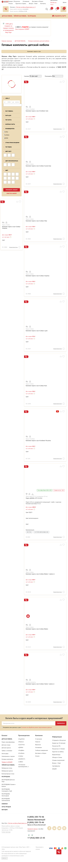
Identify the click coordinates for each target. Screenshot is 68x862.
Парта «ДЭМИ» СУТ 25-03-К (34, 498)
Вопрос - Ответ (33, 3)
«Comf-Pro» (21, 744)
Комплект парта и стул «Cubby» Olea (36, 221)
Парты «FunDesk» (30, 109)
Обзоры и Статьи (57, 757)
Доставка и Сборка (37, 1)
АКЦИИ (54, 769)
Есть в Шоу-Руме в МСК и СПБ (44, 490)
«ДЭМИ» (20, 747)
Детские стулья (6, 745)
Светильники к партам (8, 756)
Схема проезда (6, 832)
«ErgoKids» (21, 739)
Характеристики (13, 247)
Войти (64, 2)
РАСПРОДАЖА (6, 776)
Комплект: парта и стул (34, 51)
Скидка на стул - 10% (59, 490)
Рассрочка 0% (56, 746)
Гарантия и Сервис (21, 3)
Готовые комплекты (31, 682)
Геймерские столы (7, 768)
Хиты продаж (6, 807)
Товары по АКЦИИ (7, 762)
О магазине (38, 739)
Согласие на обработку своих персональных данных (36, 727)
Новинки (5, 804)
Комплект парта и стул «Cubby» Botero (37, 629)
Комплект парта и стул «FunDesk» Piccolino (38, 440)
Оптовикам (26, 1)
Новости (37, 742)
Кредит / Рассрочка (14, 1)
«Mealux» (21, 742)
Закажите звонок (32, 829)
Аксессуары (5, 753)
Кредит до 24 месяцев (58, 743)
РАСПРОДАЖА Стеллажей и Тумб (7, 790)
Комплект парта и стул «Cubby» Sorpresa (11, 227)
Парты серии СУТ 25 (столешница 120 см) (36, 496)
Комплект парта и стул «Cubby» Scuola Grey (38, 166)
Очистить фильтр (12, 193)
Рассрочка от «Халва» (58, 749)
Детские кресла (6, 748)
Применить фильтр (12, 190)
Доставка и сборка (40, 753)
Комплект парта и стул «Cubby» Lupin (37, 330)
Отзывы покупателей (58, 760)
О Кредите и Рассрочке (59, 740)
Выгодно (5, 810)
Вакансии (38, 744)
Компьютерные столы (8, 774)
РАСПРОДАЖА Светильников (6, 799)
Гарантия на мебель (58, 751)
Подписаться (61, 723)
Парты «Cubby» (6, 225)
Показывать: (48, 76)
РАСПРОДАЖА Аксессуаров (6, 795)
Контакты (43, 3)
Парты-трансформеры (8, 742)
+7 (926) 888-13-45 (36, 838)
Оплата (11, 3)
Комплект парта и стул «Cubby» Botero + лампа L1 (40, 574)
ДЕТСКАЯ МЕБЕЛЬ (7, 739)
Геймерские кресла (7, 771)
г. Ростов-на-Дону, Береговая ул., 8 (25, 7)
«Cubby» (20, 756)
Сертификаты (56, 766)
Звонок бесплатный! (36, 819)
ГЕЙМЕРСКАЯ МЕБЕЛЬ (8, 765)
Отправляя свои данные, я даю (27, 727)
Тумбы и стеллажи (7, 750)
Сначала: (26, 76)
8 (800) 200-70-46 (35, 817)
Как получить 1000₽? (22, 29)
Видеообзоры (56, 754)
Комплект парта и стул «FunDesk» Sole (37, 111)
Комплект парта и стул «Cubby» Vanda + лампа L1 (40, 684)
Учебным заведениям (41, 750)
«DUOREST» (21, 759)
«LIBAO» (20, 762)
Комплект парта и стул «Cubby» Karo (36, 385)
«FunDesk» (21, 753)
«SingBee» (21, 750)
